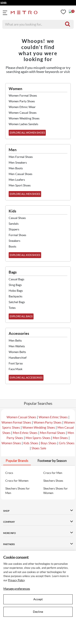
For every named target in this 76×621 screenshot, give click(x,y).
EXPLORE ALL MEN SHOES (25, 194)
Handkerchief (18, 357)
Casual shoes (17, 218)
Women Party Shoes (48, 422)
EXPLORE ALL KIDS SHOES (25, 255)
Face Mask (15, 369)
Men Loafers (17, 179)
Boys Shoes (49, 443)
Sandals (14, 223)
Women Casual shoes (23, 112)
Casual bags (16, 279)
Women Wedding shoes (24, 118)
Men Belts (15, 340)
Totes (12, 307)
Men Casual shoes (20, 174)
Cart (70, 11)
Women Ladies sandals (23, 124)
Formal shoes (17, 235)
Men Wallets (17, 346)
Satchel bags (17, 302)
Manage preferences (16, 588)
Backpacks (15, 296)
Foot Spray (16, 363)
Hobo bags (16, 290)
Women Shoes (11, 443)
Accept (38, 599)
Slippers (14, 229)
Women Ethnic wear (22, 107)
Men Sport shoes (20, 185)
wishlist (63, 12)
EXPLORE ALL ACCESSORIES (26, 377)
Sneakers (14, 240)
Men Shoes (60, 438)
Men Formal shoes (21, 157)
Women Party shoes (22, 101)
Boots (12, 246)
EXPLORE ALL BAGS (21, 316)
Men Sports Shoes (38, 438)
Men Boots (16, 168)
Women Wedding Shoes (38, 427)
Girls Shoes (67, 443)
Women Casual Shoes (21, 417)
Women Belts (17, 352)
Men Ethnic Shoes (25, 433)
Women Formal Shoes (16, 422)
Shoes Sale (38, 448)
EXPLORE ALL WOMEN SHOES (27, 132)
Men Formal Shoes (52, 433)
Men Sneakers (18, 162)
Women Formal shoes (23, 95)
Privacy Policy (16, 580)
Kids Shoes (30, 443)
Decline (38, 611)
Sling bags (15, 285)
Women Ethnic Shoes (53, 417)
